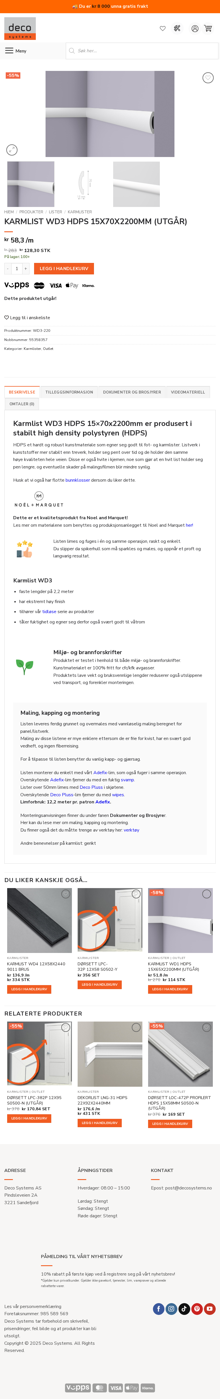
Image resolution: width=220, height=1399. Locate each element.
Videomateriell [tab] (188, 392)
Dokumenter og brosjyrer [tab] (132, 392)
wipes (118, 795)
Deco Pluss (91, 787)
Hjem (9, 212)
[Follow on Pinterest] (197, 1309)
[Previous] (16, 114)
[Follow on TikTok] (184, 1309)
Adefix (100, 773)
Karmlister (80, 212)
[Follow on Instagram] (171, 1309)
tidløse (49, 612)
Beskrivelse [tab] (22, 392)
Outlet (48, 348)
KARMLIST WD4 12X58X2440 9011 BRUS (36, 966)
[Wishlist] (163, 28)
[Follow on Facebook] (159, 1309)
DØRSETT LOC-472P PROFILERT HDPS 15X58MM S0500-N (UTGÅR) (179, 1103)
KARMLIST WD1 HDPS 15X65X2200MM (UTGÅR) (173, 966)
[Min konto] (194, 28)
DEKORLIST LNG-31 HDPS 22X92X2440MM (102, 1100)
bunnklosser (78, 480)
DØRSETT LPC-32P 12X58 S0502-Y (97, 966)
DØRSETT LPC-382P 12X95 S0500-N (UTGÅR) (34, 1100)
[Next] (204, 114)
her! (189, 525)
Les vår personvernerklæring (32, 1306)
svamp (127, 780)
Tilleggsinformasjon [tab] (69, 392)
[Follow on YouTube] (210, 1309)
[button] (207, 28)
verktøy (131, 830)
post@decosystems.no (188, 1188)
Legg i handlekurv (64, 269)
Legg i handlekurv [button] (29, 989)
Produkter (31, 212)
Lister (55, 212)
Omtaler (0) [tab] (22, 404)
